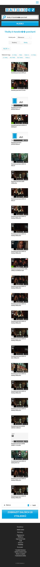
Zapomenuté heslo (20, 539)
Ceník (20, 540)
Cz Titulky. (5, 57)
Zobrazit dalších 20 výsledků (20, 514)
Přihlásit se (20, 537)
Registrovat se (20, 535)
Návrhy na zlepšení (20, 554)
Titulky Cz (26, 54)
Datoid (20, 10)
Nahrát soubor (20, 529)
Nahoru (8, 505)
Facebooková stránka (20, 555)
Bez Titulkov (20, 57)
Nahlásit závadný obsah (20, 552)
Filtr (5, 49)
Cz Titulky (14, 54)
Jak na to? (20, 542)
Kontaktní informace (20, 550)
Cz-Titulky (33, 54)
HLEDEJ (20, 24)
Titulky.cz (27, 57)
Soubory (14, 42)
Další (34, 505)
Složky (26, 42)
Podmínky (20, 544)
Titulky (20, 54)
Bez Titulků (12, 57)
